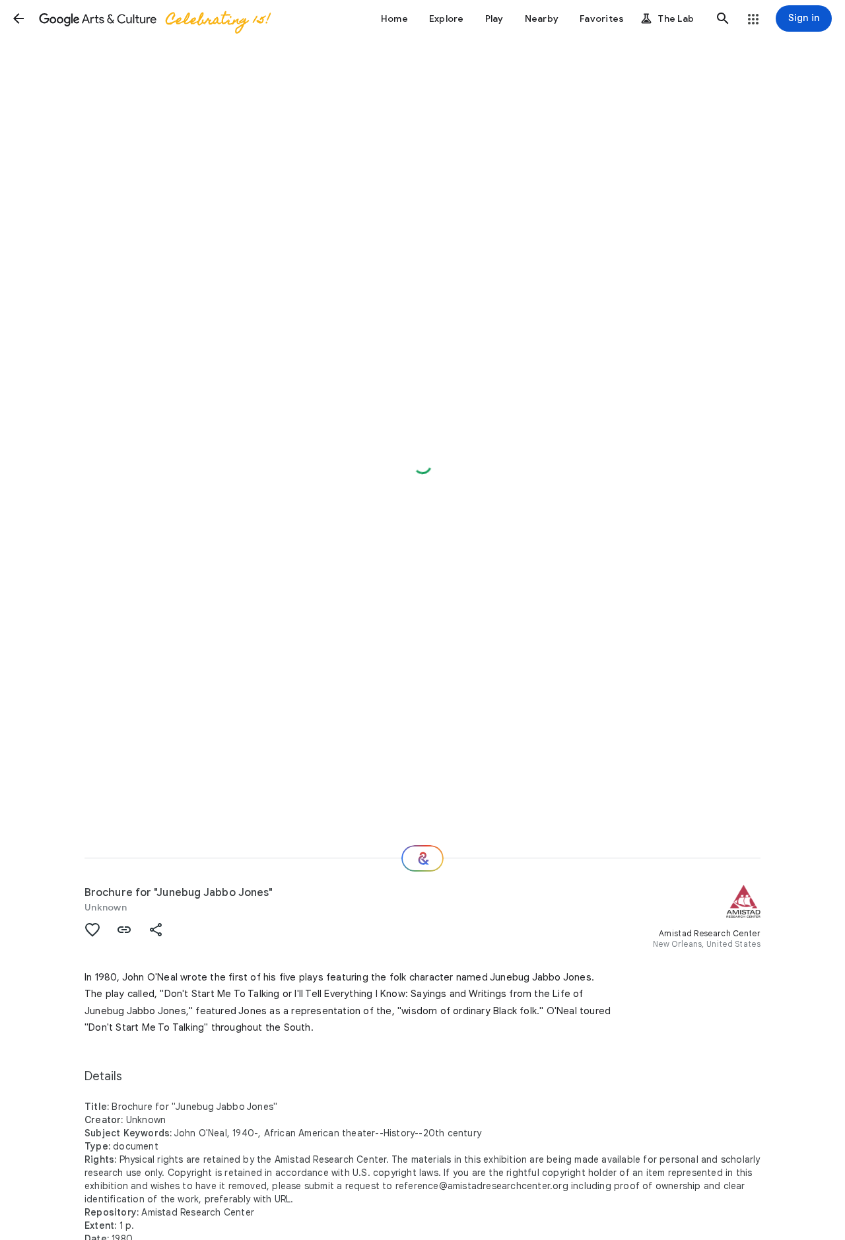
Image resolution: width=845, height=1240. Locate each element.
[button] (18, 18)
